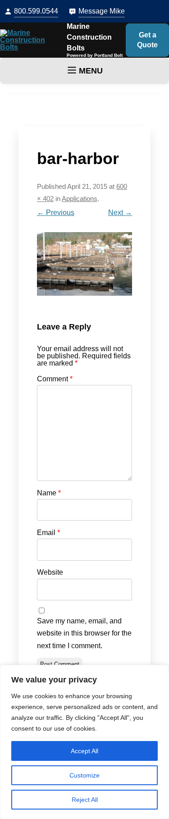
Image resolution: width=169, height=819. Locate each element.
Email (48, 532)
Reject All (85, 799)
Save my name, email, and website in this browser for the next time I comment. (84, 633)
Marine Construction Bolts (89, 37)
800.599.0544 (36, 11)
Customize (84, 775)
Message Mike (101, 11)
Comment (55, 379)
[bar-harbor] (84, 264)
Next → (120, 212)
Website (50, 572)
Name (49, 493)
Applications (79, 198)
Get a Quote (147, 40)
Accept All (84, 751)
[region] (84, 742)
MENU (91, 70)
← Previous (55, 212)
